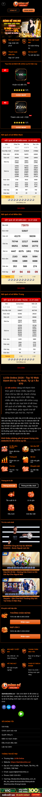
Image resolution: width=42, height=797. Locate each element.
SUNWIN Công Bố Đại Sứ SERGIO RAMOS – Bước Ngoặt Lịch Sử (17, 547)
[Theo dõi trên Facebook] (4, 707)
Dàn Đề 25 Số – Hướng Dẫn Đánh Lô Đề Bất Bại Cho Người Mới (20, 573)
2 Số (20, 197)
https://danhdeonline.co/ (21, 762)
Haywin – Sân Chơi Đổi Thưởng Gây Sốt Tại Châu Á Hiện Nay (20, 599)
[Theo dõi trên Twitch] (13, 707)
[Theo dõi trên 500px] (9, 707)
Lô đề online (11, 388)
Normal (7, 197)
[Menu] (3, 4)
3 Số (34, 197)
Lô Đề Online (19, 758)
